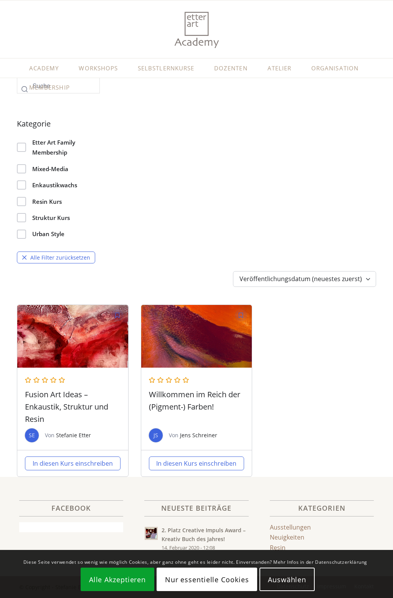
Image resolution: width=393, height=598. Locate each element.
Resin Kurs (47, 201)
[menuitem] (44, 68)
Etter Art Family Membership (53, 147)
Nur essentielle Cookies (207, 579)
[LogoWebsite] (196, 29)
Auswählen (287, 579)
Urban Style (48, 234)
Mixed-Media (50, 169)
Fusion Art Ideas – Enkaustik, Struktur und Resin (66, 406)
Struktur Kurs (51, 218)
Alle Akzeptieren (117, 579)
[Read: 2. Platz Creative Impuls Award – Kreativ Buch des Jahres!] (151, 533)
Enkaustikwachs (54, 185)
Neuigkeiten (287, 537)
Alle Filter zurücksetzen (60, 257)
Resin (278, 547)
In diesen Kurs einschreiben (73, 463)
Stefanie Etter (73, 435)
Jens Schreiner (198, 435)
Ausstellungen (290, 527)
